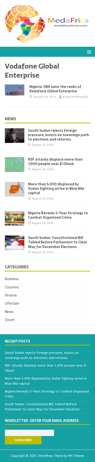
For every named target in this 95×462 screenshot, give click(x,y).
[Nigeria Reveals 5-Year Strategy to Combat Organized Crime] (14, 223)
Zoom (10, 320)
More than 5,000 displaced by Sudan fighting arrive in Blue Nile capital (56, 188)
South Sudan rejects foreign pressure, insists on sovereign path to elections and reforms (58, 135)
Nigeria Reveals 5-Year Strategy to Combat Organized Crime (58, 215)
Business (12, 279)
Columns (12, 287)
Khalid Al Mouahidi (75, 96)
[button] (88, 51)
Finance (11, 295)
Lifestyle (12, 303)
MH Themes (76, 456)
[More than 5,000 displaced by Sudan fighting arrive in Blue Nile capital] (14, 194)
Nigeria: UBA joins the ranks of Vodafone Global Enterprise (55, 89)
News (10, 119)
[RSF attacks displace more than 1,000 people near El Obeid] (14, 169)
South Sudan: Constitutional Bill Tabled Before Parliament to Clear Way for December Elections (57, 242)
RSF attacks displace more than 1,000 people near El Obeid (55, 161)
